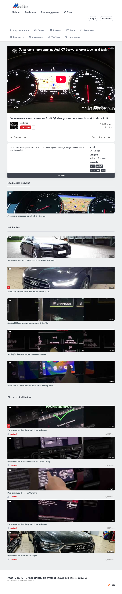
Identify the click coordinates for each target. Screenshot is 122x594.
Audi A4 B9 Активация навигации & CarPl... (28, 323)
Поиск (70, 12)
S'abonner (25, 127)
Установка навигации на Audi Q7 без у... (26, 216)
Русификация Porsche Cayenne (22, 493)
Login (93, 19)
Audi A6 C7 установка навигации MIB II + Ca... (29, 292)
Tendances (30, 12)
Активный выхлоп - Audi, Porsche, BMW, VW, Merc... (32, 260)
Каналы (57, 30)
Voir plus (61, 175)
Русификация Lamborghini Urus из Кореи (27, 430)
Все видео (102, 158)
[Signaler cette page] (109, 137)
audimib (24, 123)
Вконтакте (18, 37)
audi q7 (99, 166)
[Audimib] (15, 125)
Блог (72, 30)
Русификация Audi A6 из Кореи (22, 556)
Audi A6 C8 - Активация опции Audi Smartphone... (31, 386)
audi (92, 166)
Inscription (107, 19)
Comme (17, 137)
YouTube (55, 37)
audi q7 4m (95, 170)
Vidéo (92, 158)
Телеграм (88, 30)
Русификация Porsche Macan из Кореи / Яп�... (29, 461)
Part (93, 137)
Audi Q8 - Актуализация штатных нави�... (27, 354)
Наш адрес (74, 37)
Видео (40, 30)
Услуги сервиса (20, 30)
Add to (102, 137)
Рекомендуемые (50, 12)
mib (103, 170)
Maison (15, 12)
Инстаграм (37, 37)
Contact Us (82, 578)
